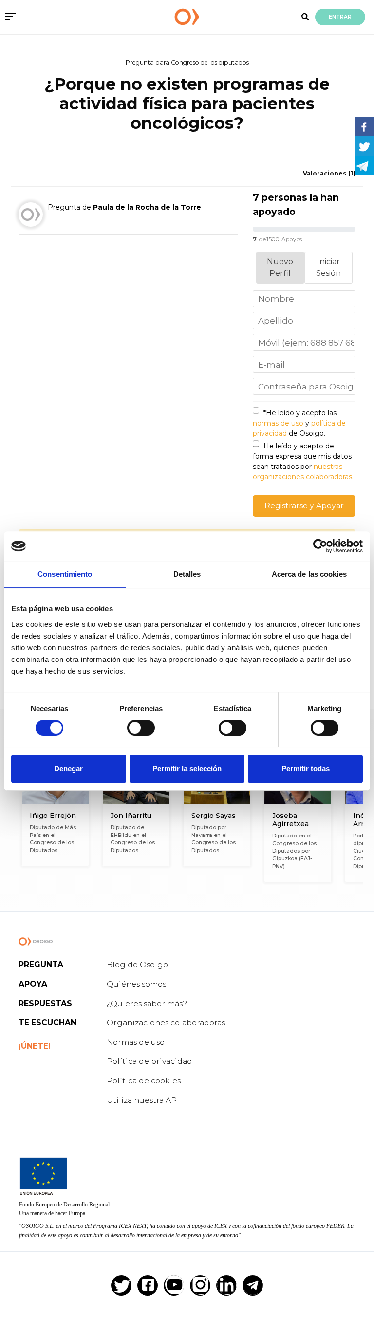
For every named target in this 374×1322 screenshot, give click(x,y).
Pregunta (41, 964)
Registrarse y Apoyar (304, 505)
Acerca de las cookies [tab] (309, 574)
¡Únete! (35, 1045)
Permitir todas (305, 768)
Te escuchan (47, 1022)
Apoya (33, 984)
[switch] (141, 728)
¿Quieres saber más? (147, 1003)
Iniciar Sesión (328, 267)
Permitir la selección (187, 768)
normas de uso (278, 423)
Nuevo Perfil (280, 267)
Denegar (68, 768)
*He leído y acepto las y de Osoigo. (299, 423)
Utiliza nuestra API (143, 1100)
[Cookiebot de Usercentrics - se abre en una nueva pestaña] (320, 546)
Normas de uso (136, 1042)
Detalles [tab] (187, 574)
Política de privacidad (149, 1061)
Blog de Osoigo (137, 964)
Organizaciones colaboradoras (166, 1022)
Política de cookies (144, 1080)
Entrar (340, 17)
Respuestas (45, 1003)
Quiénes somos (136, 984)
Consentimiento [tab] (64, 574)
